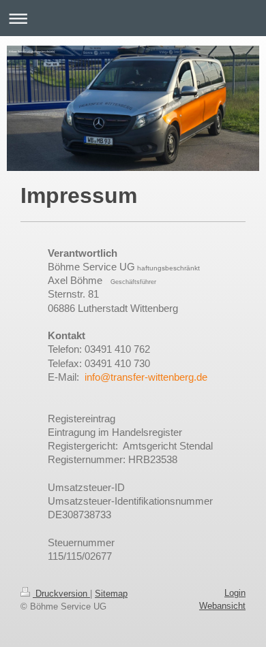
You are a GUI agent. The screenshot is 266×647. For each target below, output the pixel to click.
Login (235, 593)
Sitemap (111, 593)
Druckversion (61, 593)
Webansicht (222, 606)
